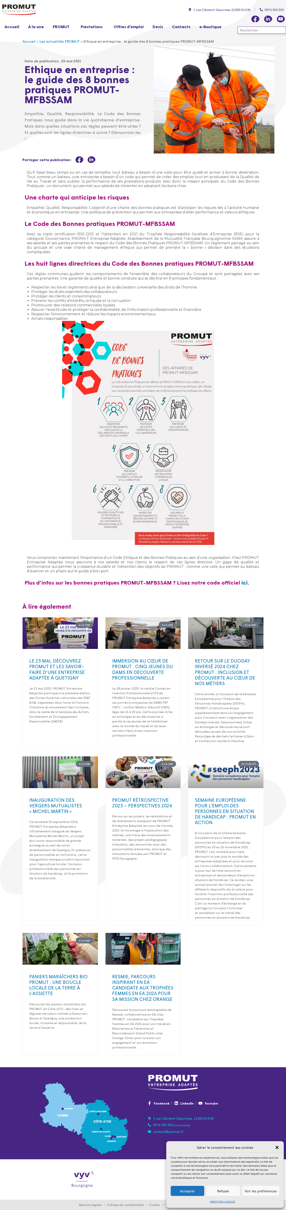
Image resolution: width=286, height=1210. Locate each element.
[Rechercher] (282, 30)
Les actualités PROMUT (60, 41)
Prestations (92, 26)
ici (244, 582)
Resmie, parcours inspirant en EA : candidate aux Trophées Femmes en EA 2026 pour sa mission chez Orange (142, 987)
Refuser (223, 1191)
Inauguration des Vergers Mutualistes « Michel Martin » (55, 805)
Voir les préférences (261, 1191)
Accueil (11, 26)
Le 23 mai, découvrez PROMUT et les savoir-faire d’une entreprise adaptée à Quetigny (57, 669)
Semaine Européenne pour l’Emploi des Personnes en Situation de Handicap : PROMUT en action (225, 811)
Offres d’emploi (129, 26)
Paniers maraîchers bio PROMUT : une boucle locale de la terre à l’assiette (58, 984)
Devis (158, 26)
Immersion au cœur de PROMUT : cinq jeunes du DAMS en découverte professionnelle (142, 669)
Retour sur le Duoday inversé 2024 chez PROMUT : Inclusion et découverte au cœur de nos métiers (225, 671)
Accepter (187, 1191)
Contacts (181, 26)
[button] (277, 1147)
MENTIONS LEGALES (222, 1201)
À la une (36, 26)
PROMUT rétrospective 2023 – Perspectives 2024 (142, 802)
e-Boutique (210, 26)
